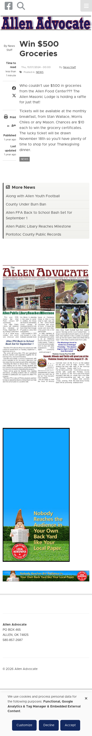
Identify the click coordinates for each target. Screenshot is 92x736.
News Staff (69, 67)
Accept (70, 725)
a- (8, 125)
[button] (21, 6)
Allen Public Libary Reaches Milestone (38, 226)
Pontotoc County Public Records (33, 234)
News (40, 72)
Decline (48, 725)
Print (13, 117)
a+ (13, 126)
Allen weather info (77, 401)
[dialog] (46, 714)
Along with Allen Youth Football (33, 196)
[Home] (46, 22)
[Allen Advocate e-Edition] (46, 323)
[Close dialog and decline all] (86, 697)
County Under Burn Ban (26, 204)
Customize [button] (24, 725)
